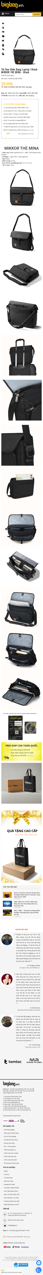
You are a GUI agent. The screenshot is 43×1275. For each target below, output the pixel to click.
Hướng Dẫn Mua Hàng (11, 1140)
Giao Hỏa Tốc (13, 95)
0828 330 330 (13, 93)
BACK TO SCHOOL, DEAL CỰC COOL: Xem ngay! (18, 87)
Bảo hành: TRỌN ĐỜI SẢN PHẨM (11, 78)
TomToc (6, 1174)
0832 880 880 (32, 93)
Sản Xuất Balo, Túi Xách (11, 1198)
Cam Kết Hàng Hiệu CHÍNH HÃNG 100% (16, 108)
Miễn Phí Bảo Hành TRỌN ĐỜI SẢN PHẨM (17, 117)
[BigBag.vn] (12, 5)
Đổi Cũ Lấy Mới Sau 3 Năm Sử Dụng (16, 130)
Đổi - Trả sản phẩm (10, 1146)
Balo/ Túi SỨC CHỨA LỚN (11, 1194)
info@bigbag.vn (12, 1225)
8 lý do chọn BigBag (10, 1136)
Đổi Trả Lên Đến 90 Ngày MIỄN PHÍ (15, 120)
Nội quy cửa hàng (9, 1143)
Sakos (6, 1171)
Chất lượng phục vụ (10, 1150)
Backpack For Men (9, 1184)
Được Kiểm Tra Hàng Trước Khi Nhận (16, 114)
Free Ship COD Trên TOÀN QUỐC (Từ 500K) (18, 111)
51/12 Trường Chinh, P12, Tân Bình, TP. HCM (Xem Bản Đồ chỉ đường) (20, 1214)
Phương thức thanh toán (11, 1163)
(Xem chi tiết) (30, 130)
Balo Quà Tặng (8, 1181)
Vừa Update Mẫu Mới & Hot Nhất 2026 (16, 123)
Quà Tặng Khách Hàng (11, 1191)
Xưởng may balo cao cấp (11, 1201)
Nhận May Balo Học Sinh (11, 1204)
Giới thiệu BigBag (9, 1130)
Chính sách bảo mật (10, 1156)
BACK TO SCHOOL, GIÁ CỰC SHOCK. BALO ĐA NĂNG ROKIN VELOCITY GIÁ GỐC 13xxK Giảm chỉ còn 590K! (27, 895)
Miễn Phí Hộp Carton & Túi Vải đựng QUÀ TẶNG (19, 127)
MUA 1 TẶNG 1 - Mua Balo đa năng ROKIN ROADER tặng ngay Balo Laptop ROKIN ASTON (27, 912)
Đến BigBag (30, 95)
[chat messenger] (38, 1263)
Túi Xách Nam (8, 1178)
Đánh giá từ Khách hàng (11, 1133)
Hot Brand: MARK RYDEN (11, 1188)
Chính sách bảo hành (10, 1160)
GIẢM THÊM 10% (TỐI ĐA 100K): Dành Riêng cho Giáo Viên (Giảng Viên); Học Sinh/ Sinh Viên (25, 904)
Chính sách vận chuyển (11, 1153)
